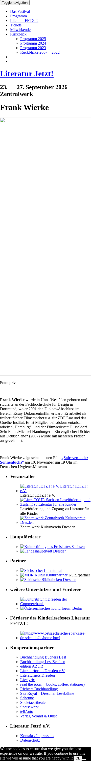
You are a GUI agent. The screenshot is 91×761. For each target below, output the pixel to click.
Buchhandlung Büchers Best (43, 657)
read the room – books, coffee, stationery (52, 684)
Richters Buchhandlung (39, 689)
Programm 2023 (33, 48)
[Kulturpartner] (43, 575)
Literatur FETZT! (24, 20)
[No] (84, 759)
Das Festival (20, 11)
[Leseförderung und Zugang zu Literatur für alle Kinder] (55, 504)
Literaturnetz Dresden (37, 675)
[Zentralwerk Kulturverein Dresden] (55, 522)
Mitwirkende (20, 29)
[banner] (45, 73)
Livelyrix (27, 680)
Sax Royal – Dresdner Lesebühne (47, 693)
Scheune (27, 698)
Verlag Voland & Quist (38, 716)
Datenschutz (30, 740)
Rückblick (18, 34)
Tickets (15, 25)
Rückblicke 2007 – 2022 (40, 52)
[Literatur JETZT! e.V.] (55, 491)
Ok (78, 758)
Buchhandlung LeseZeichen (42, 662)
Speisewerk (29, 707)
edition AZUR (31, 666)
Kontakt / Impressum (37, 736)
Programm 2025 (33, 39)
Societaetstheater (33, 702)
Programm (18, 16)
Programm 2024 (33, 43)
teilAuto (26, 711)
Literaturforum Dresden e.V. (42, 671)
